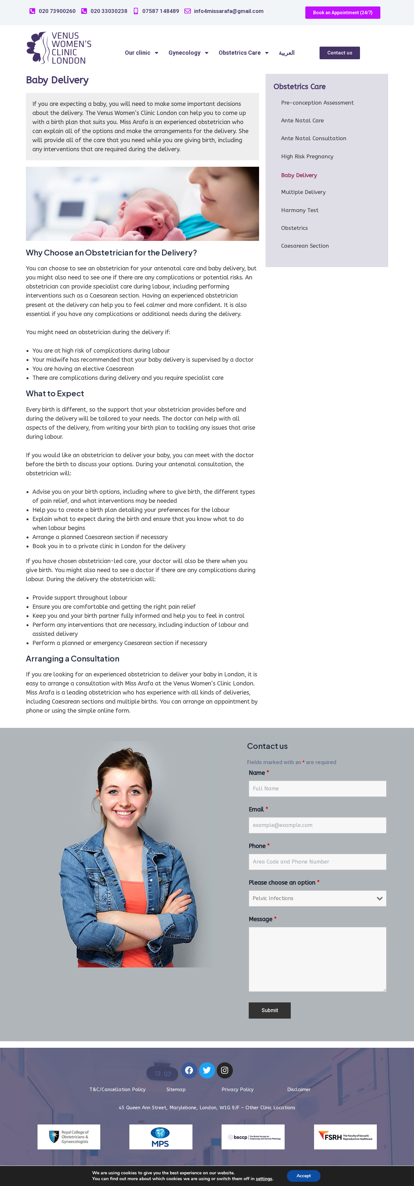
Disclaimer (299, 1089)
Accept (304, 1176)
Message (263, 919)
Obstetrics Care (240, 52)
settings (264, 1179)
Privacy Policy (238, 1089)
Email (258, 809)
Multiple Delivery (303, 192)
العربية (287, 52)
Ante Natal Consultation (313, 138)
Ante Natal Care (302, 120)
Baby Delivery (299, 175)
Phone (259, 846)
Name (259, 772)
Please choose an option (284, 882)
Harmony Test (300, 210)
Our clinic (137, 52)
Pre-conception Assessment (317, 102)
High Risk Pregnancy (307, 156)
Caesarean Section (305, 246)
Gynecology (185, 52)
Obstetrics (294, 228)
